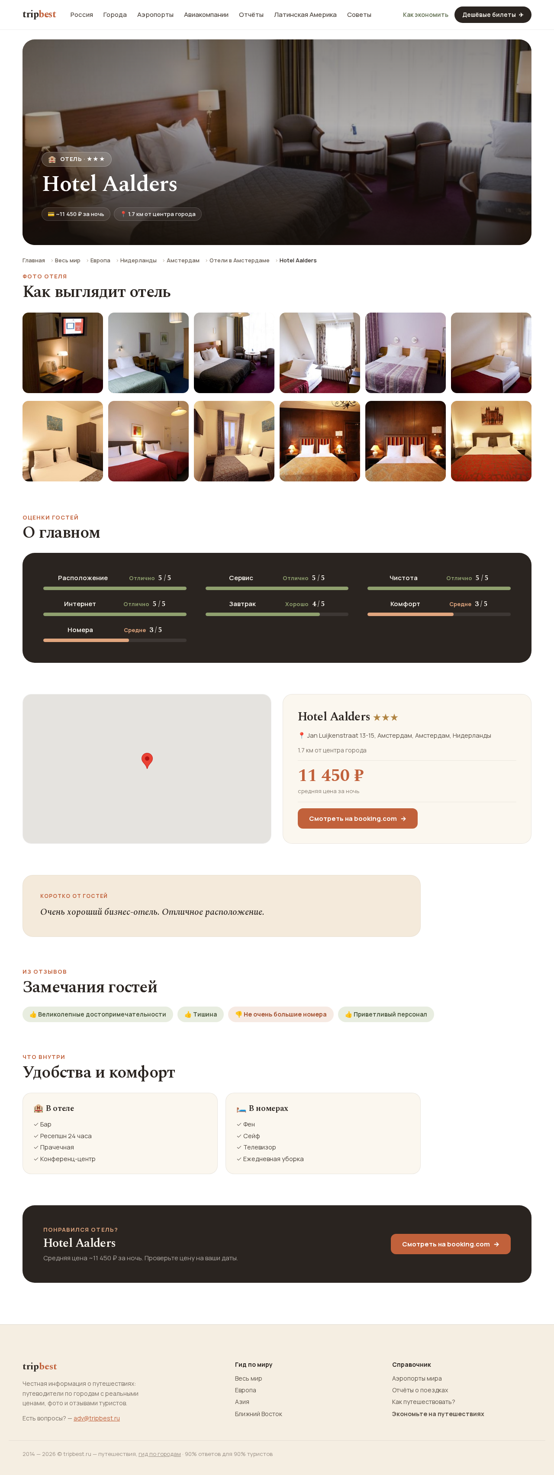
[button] (147, 761)
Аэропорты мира (417, 1378)
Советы (359, 14)
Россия (82, 14)
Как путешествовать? (423, 1402)
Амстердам (183, 260)
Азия (242, 1402)
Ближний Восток (258, 1414)
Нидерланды (138, 260)
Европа (100, 260)
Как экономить (425, 15)
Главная (34, 260)
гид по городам (159, 1454)
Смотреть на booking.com (357, 818)
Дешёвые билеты (493, 14)
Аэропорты (155, 14)
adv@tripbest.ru (97, 1418)
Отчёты (251, 14)
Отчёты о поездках (420, 1390)
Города (115, 14)
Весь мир (68, 260)
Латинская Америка (305, 14)
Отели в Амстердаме (239, 260)
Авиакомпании (206, 14)
